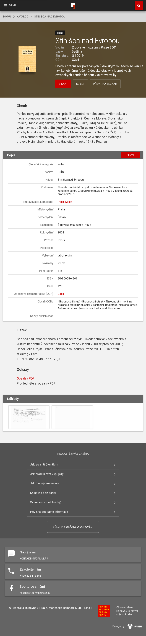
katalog (22, 16)
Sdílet (80, 83)
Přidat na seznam (105, 83)
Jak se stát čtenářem (44, 464)
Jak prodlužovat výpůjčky (47, 474)
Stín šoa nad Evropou (50, 16)
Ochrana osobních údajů (45, 502)
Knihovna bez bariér (43, 493)
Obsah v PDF (25, 378)
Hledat (137, 6)
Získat (63, 83)
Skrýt (130, 155)
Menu (10, 5)
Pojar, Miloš (65, 201)
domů (7, 16)
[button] (27, 59)
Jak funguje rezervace (44, 483)
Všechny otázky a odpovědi (73, 526)
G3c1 (61, 294)
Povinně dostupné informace (49, 511)
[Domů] (73, 6)
